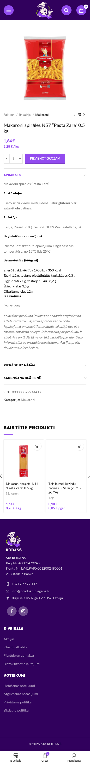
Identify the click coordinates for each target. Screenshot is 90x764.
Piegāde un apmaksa (19, 655)
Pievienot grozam (45, 158)
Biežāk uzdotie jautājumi (22, 664)
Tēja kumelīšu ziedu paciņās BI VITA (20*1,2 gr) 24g (64, 488)
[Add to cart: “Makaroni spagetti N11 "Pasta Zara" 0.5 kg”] (37, 446)
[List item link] (45, 584)
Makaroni (42, 115)
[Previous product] (74, 115)
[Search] (66, 10)
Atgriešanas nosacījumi (21, 694)
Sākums (9, 115)
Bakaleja (25, 115)
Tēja (51, 498)
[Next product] (84, 115)
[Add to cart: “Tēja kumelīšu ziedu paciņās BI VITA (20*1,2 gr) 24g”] (79, 446)
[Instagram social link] (23, 611)
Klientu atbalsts (15, 647)
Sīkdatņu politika (16, 710)
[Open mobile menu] (8, 10)
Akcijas (9, 639)
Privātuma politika (17, 702)
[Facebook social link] (12, 611)
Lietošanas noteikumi (19, 686)
